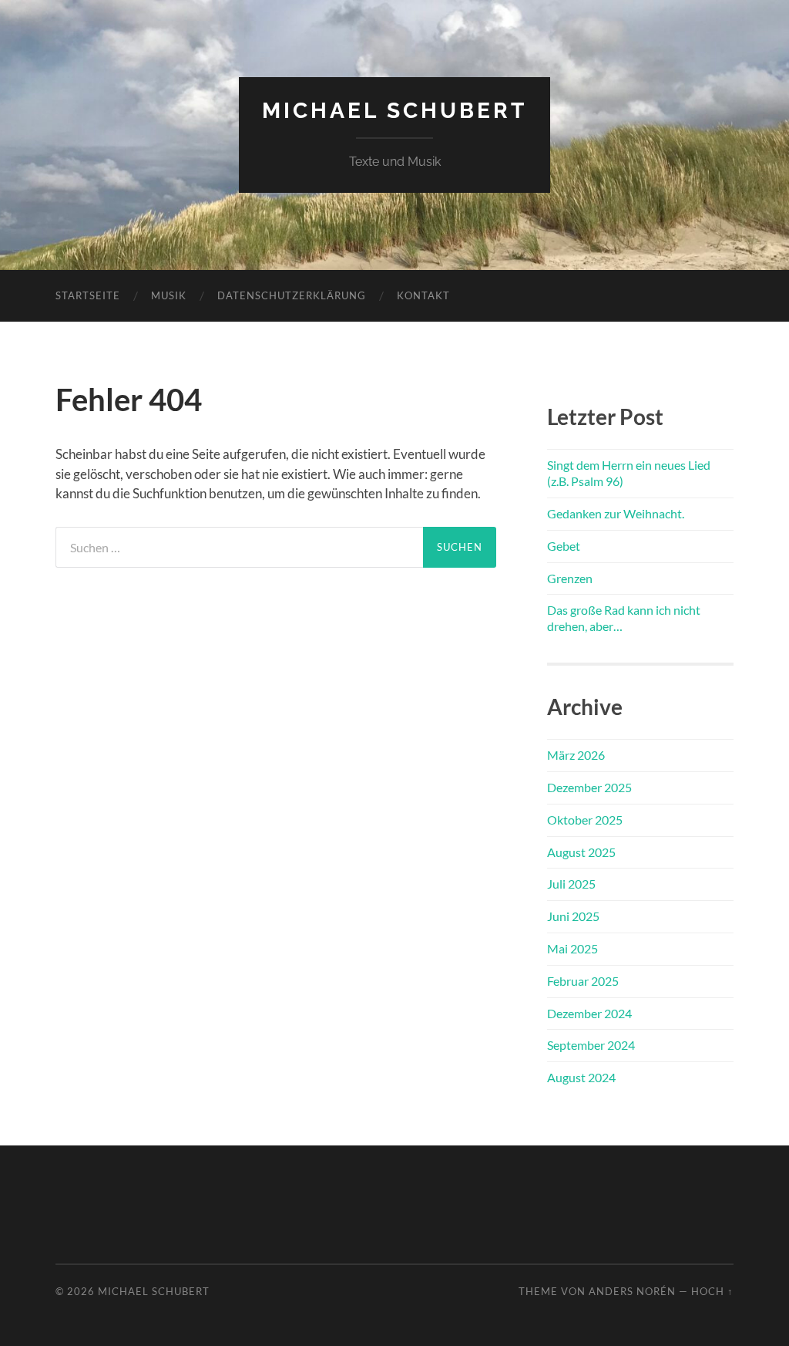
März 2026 (576, 754)
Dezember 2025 (589, 787)
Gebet (563, 545)
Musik (168, 295)
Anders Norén (632, 1291)
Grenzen (570, 578)
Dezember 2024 (589, 1013)
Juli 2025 (571, 883)
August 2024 (581, 1077)
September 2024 (591, 1044)
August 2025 (581, 852)
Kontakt (423, 295)
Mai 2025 (572, 948)
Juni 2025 (573, 916)
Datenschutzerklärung (291, 295)
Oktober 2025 (585, 819)
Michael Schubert (394, 110)
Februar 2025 (583, 980)
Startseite (87, 295)
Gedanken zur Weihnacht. (615, 513)
